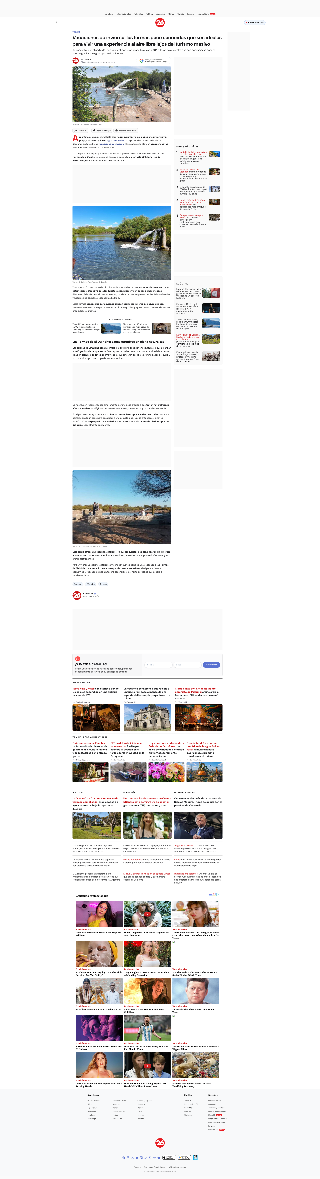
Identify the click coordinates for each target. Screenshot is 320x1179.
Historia (141, 1108)
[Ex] (132, 1157)
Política (77, 792)
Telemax (187, 1111)
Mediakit (214, 1115)
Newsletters (216, 1129)
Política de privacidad (217, 1111)
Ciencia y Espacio (145, 1100)
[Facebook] (123, 1157)
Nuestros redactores (216, 1122)
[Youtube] (137, 1157)
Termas (103, 584)
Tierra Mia (188, 1108)
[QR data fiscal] (195, 1159)
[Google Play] (184, 1157)
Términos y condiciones (217, 1108)
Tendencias (117, 1119)
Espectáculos (93, 1108)
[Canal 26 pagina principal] (160, 26)
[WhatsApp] (150, 1157)
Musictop (188, 1115)
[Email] (95, 594)
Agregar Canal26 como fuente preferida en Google (156, 60)
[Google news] (159, 1157)
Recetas (141, 1115)
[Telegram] (154, 1157)
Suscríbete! (211, 664)
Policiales (91, 1115)
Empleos (211, 1126)
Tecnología (92, 1119)
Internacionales (184, 792)
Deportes (116, 1104)
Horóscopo (92, 1111)
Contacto (212, 1104)
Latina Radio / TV (191, 1104)
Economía (129, 792)
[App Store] (169, 1157)
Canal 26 (87, 59)
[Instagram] (128, 1157)
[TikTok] (145, 1157)
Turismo (76, 32)
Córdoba (91, 584)
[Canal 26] (160, 1143)
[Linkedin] (141, 1157)
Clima (90, 1104)
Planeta (141, 1111)
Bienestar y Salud (119, 1100)
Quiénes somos (214, 1100)
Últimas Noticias (94, 1100)
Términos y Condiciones (154, 1167)
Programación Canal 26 (217, 1119)
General (115, 1108)
